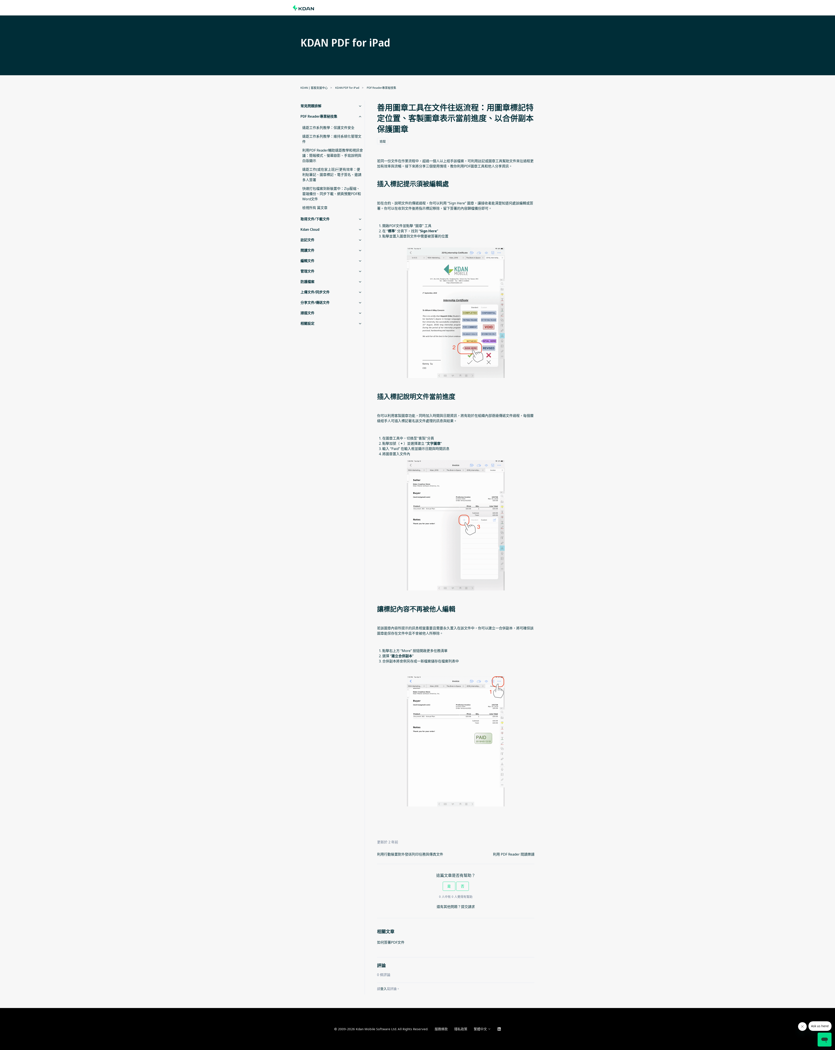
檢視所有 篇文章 (314, 207)
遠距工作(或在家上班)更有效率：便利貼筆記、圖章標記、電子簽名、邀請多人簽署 (331, 174)
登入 (383, 988)
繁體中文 (481, 1029)
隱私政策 (460, 1029)
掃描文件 (307, 313)
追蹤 (383, 141)
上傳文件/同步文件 (315, 292)
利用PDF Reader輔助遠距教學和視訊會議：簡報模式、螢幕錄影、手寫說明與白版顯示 (332, 155)
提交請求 (468, 906)
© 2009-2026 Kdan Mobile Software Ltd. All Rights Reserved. (381, 1029)
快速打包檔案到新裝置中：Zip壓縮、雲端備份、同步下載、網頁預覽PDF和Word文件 (331, 193)
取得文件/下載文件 (315, 219)
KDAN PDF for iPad (347, 88)
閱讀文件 (307, 250)
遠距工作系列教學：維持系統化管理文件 (331, 139)
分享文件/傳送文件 (315, 302)
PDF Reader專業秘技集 (381, 88)
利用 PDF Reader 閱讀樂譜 (513, 854)
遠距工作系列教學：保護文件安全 (328, 127)
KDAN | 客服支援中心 (314, 88)
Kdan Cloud (310, 229)
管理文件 (307, 271)
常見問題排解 (311, 106)
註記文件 (307, 239)
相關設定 (307, 323)
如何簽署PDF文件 (390, 942)
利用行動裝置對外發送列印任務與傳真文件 (410, 854)
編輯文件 (307, 260)
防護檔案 (307, 281)
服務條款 (441, 1029)
